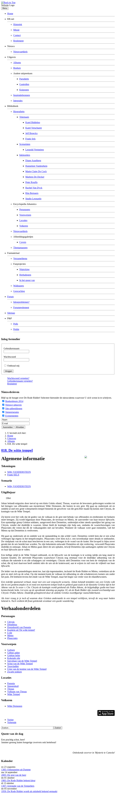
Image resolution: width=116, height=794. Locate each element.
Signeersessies (12, 412)
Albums (17, 62)
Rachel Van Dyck (33, 187)
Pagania (11, 683)
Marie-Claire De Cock (36, 171)
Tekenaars (24, 117)
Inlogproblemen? (21, 302)
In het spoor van (27, 280)
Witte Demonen (14, 706)
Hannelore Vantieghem (36, 166)
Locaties (23, 220)
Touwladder (13, 666)
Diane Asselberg (33, 160)
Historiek (17, 24)
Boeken (17, 68)
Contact (17, 35)
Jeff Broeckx (31, 133)
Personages (24, 209)
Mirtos (10, 635)
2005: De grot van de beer (13, 775)
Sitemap (11, 313)
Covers (22, 242)
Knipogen (24, 89)
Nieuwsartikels (20, 51)
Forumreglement (21, 307)
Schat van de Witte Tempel (20, 663)
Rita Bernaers (31, 193)
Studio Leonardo (33, 198)
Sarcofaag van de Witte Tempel (22, 661)
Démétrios (12, 624)
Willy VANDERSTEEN (19, 472)
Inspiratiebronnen (21, 95)
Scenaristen (24, 144)
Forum (10, 296)
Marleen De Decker (34, 177)
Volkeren (23, 226)
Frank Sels (30, 138)
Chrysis (10, 622)
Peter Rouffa (31, 182)
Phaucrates (12, 638)
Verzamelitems (20, 258)
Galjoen (11, 650)
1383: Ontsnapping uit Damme (16, 769)
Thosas (10, 689)
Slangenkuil (13, 686)
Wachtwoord (10, 356)
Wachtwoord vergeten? (18, 378)
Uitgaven (11, 438)
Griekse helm (13, 655)
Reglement (18, 40)
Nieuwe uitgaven (13, 405)
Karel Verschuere (33, 128)
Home (10, 13)
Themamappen (20, 247)
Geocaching (19, 291)
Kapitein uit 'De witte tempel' (21, 630)
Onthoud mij (13, 365)
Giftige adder (13, 652)
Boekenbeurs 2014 (14, 401)
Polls (15, 324)
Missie (16, 30)
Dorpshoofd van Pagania (19, 627)
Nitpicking (24, 269)
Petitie (16, 329)
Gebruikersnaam (11, 348)
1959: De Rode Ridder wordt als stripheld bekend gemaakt (29, 791)
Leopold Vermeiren (34, 149)
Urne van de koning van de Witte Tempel (27, 669)
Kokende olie (13, 658)
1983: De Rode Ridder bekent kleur (18, 780)
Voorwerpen (25, 215)
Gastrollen (24, 84)
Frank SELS (13, 474)
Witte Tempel (13, 694)
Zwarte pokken (14, 671)
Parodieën (24, 79)
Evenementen (11, 415)
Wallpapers (18, 285)
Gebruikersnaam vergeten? (20, 381)
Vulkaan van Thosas (17, 691)
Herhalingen (25, 275)
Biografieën (18, 111)
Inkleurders (24, 155)
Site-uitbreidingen (13, 408)
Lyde (9, 632)
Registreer (12, 383)
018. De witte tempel (17, 450)
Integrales (18, 100)
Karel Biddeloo (32, 122)
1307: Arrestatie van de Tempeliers (17, 786)
